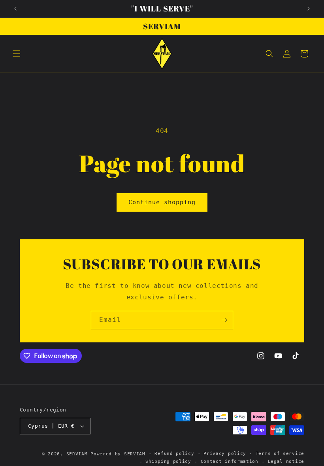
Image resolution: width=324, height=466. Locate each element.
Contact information (229, 461)
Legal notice (286, 461)
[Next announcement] (308, 8)
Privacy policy (224, 453)
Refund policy (174, 453)
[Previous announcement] (15, 8)
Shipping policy (168, 461)
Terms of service (280, 453)
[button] (16, 53)
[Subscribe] (224, 320)
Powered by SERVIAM (117, 454)
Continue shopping (162, 202)
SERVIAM (77, 454)
